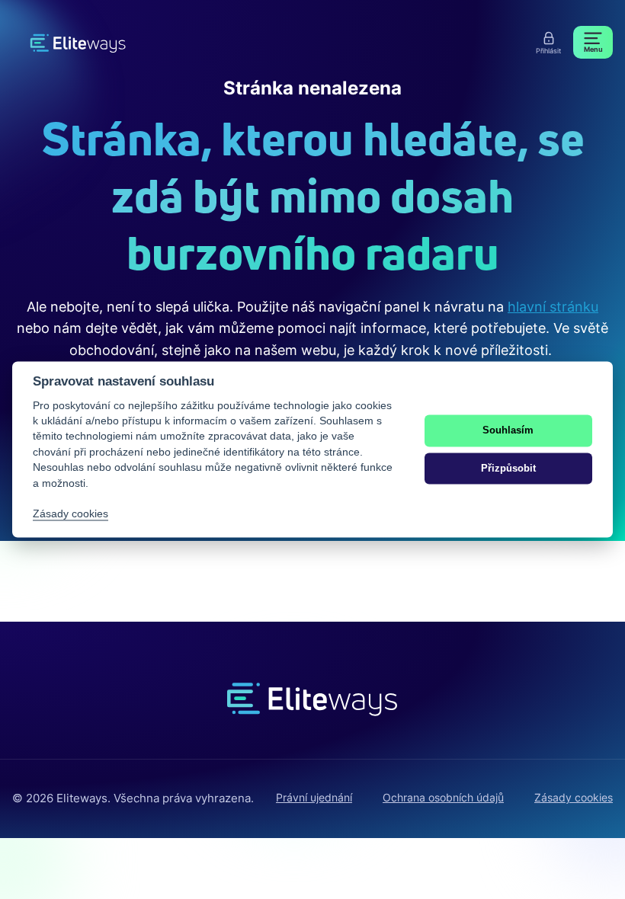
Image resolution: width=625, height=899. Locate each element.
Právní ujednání (314, 797)
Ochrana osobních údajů (443, 797)
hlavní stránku (553, 307)
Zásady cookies (573, 797)
